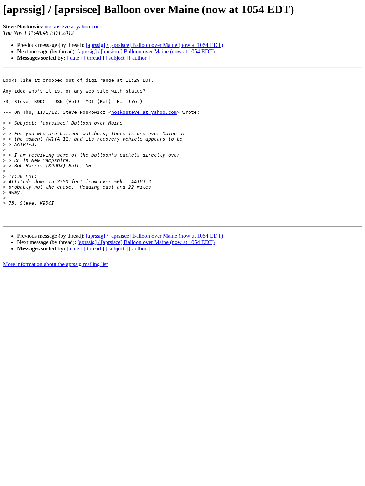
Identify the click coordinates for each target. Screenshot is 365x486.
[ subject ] (117, 58)
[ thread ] (94, 58)
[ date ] (74, 58)
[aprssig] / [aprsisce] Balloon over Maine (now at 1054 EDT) (154, 45)
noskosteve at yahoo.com (73, 26)
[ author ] (139, 58)
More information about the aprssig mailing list (55, 264)
